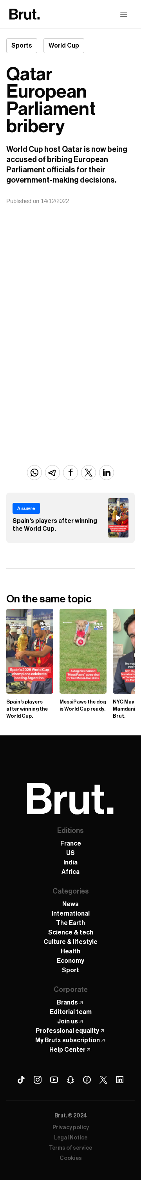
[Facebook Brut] (87, 1080)
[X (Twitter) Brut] (103, 1080)
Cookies (71, 1158)
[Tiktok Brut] (21, 1080)
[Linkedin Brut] (120, 1080)
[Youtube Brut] (54, 1080)
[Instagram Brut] (37, 1080)
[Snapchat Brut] (70, 1080)
